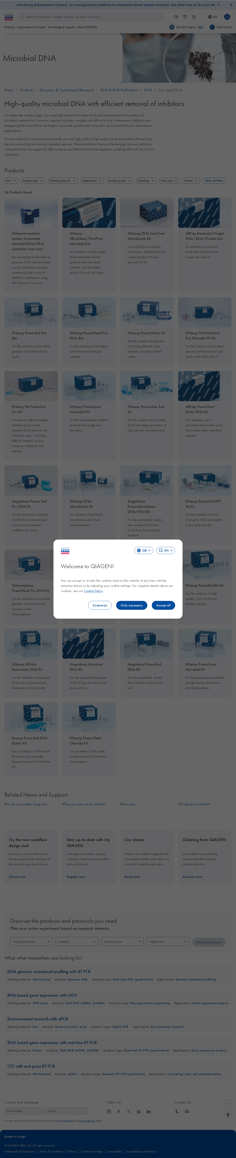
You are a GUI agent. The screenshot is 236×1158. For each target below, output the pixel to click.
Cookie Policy (93, 591)
